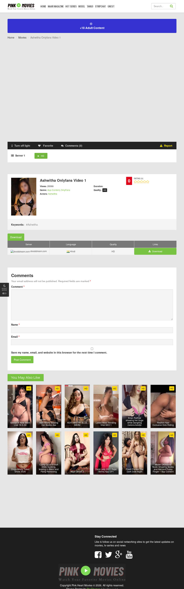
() (73, 145)
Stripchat (100, 6)
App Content (53, 189)
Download (16, 237)
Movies (22, 37)
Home (11, 37)
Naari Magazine (56, 6)
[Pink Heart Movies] (21, 6)
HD (42, 155)
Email (15, 336)
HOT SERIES (71, 6)
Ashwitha (52, 193)
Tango (90, 6)
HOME (43, 6)
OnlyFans (65, 189)
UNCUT (111, 6)
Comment (17, 286)
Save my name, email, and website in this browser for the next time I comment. (59, 352)
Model (81, 6)
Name (15, 324)
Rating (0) (138, 178)
